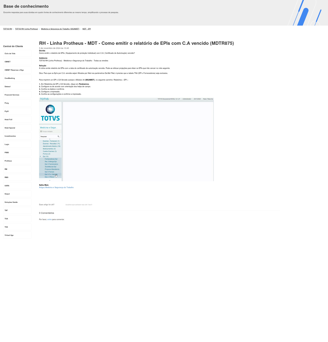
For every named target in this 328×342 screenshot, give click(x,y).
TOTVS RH (7, 29)
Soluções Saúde (11, 202)
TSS (6, 227)
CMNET (8, 61)
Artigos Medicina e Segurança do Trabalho (56, 187)
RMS (6, 177)
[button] (58, 205)
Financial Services (12, 95)
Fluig (7, 103)
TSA (6, 218)
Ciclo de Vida (10, 53)
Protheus (8, 161)
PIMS (7, 152)
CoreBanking (10, 78)
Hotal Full (8, 119)
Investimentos (10, 136)
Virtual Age (9, 235)
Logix (7, 144)
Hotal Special (10, 128)
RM (6, 169)
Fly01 (7, 111)
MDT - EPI (87, 29)
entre (49, 219)
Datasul (8, 86)
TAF (6, 210)
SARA (7, 185)
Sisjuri (7, 194)
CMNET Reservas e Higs (14, 70)
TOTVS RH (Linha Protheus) (26, 29)
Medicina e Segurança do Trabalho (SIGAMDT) (60, 29)
